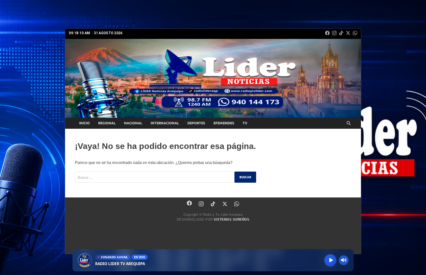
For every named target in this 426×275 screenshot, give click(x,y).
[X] (348, 33)
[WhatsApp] (355, 33)
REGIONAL (107, 123)
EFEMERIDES (223, 123)
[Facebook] (327, 33)
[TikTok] (341, 33)
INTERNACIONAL (165, 123)
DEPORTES (196, 123)
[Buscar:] (165, 177)
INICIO (84, 123)
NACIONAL (133, 123)
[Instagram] (334, 33)
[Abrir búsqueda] (348, 123)
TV (245, 123)
